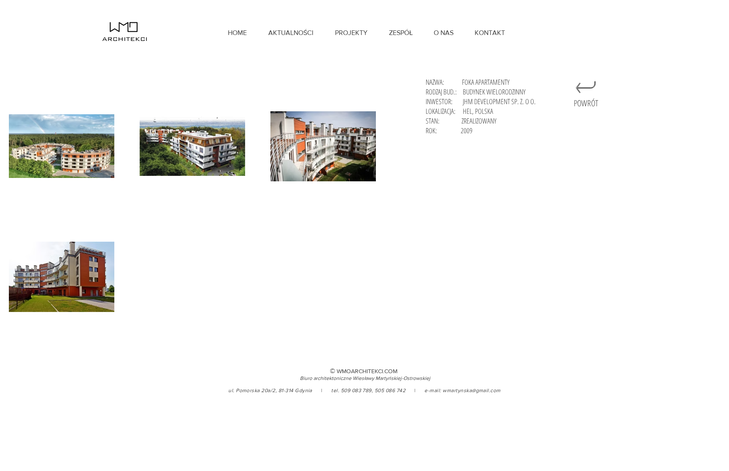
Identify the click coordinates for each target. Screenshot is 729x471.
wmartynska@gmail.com (472, 390)
